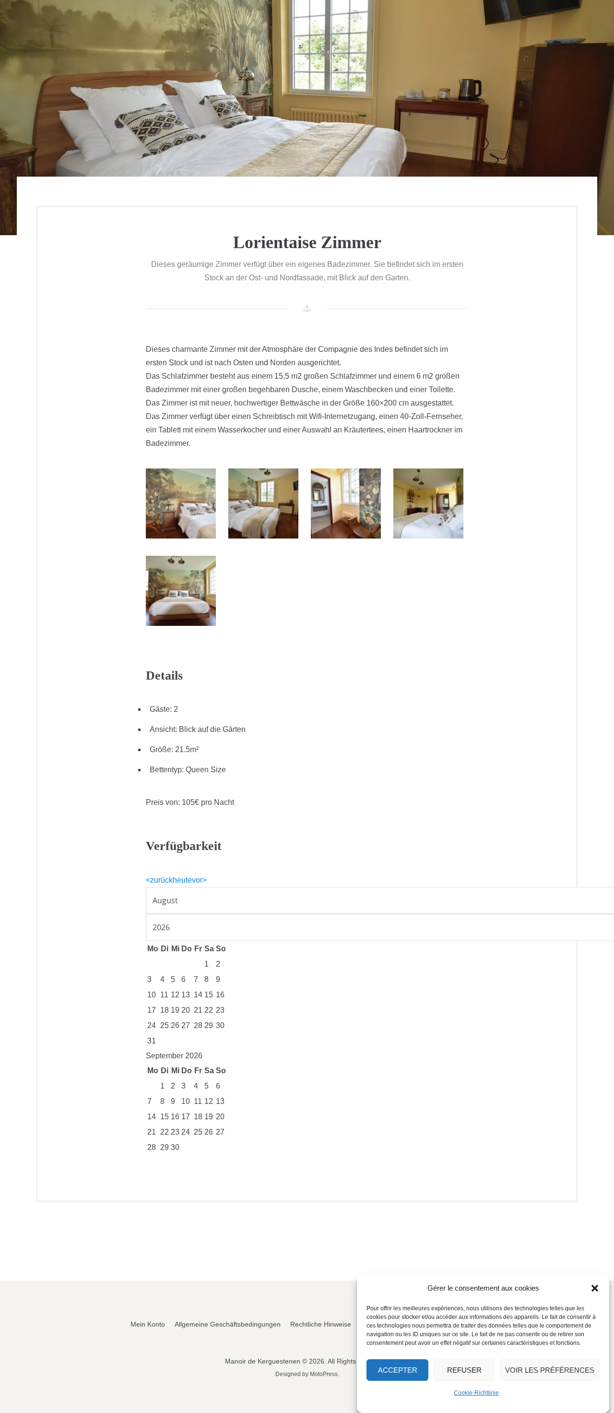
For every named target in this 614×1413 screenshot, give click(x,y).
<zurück (159, 880)
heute (182, 880)
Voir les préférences (549, 1370)
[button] (595, 1288)
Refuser (464, 1370)
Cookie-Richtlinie (476, 1392)
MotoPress (324, 1374)
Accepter (397, 1370)
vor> (199, 880)
